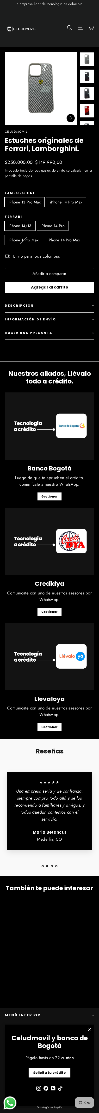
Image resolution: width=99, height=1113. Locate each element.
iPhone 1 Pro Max (23, 240)
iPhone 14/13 (19, 226)
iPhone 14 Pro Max (66, 202)
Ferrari (13, 216)
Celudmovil (16, 132)
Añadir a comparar (49, 273)
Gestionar (49, 496)
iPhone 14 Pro (53, 226)
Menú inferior (23, 1015)
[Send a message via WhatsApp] (10, 1103)
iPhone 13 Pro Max (24, 202)
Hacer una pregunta (28, 333)
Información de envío (30, 319)
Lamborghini (20, 193)
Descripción (19, 306)
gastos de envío (53, 170)
